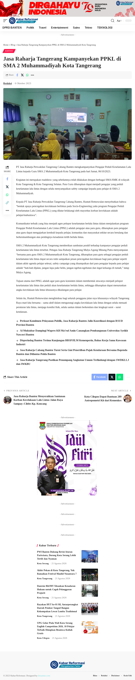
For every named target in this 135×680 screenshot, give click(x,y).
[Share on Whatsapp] (27, 75)
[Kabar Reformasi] (23, 20)
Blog (13, 45)
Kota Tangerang (44, 578)
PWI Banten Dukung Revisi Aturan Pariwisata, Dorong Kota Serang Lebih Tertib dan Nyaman (56, 555)
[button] (6, 20)
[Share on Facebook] (17, 75)
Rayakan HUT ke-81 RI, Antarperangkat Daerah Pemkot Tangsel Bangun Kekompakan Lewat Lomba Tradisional (57, 608)
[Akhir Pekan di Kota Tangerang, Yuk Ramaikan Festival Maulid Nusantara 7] (89, 575)
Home (6, 45)
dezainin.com (44, 675)
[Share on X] (22, 75)
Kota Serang (43, 563)
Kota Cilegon (43, 638)
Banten (9, 51)
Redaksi (7, 83)
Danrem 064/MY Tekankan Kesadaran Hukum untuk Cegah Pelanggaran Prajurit (56, 589)
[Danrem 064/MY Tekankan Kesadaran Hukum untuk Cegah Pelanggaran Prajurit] (89, 590)
